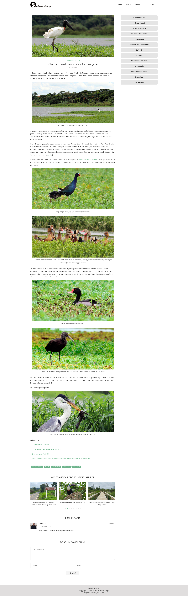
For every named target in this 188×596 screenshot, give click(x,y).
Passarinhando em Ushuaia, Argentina (102, 504)
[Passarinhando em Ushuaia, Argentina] (101, 491)
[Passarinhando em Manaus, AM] (43, 491)
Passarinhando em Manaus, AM (43, 503)
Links (127, 4)
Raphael (42, 523)
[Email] (153, 4)
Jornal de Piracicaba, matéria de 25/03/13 (46, 449)
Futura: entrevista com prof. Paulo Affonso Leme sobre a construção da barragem (61, 458)
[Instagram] (150, 4)
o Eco (50, 155)
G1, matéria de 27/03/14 (40, 454)
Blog (120, 4)
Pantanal (67, 467)
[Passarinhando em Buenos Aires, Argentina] (72, 491)
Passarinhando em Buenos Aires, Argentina (73, 504)
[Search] (156, 4)
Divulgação (56, 467)
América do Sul (37, 467)
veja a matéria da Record (88, 159)
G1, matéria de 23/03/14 (40, 445)
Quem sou (138, 4)
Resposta (112, 524)
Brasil (47, 467)
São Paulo (76, 467)
